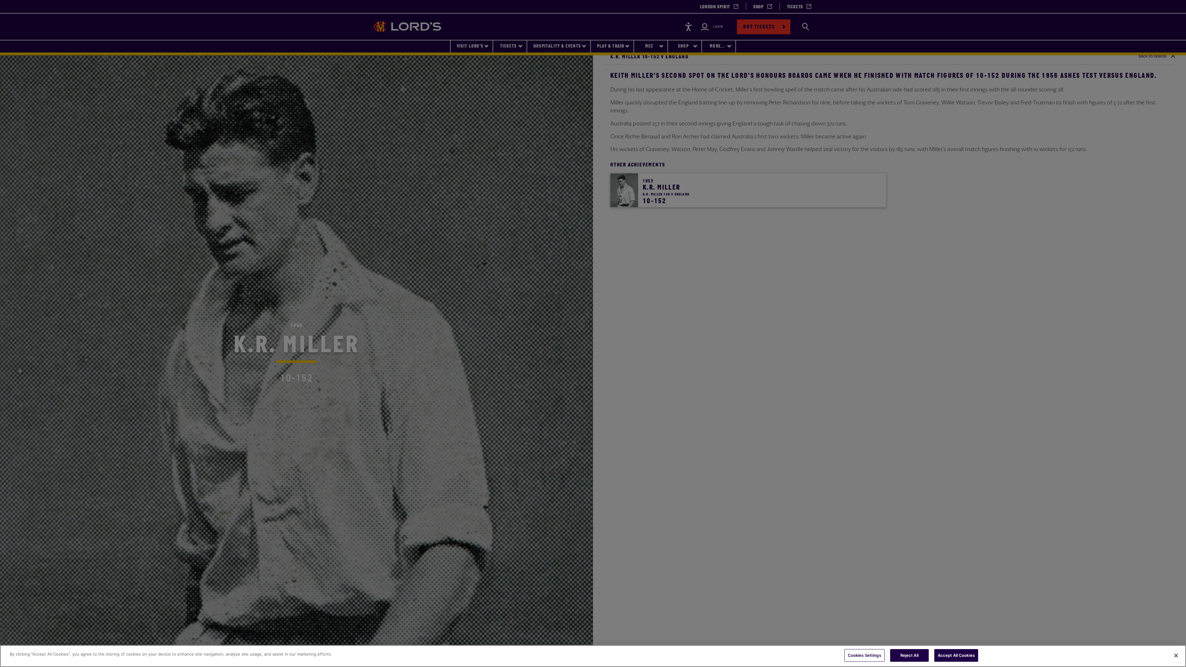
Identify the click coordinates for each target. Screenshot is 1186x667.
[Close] (1176, 655)
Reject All (909, 655)
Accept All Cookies (956, 655)
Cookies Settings (864, 655)
